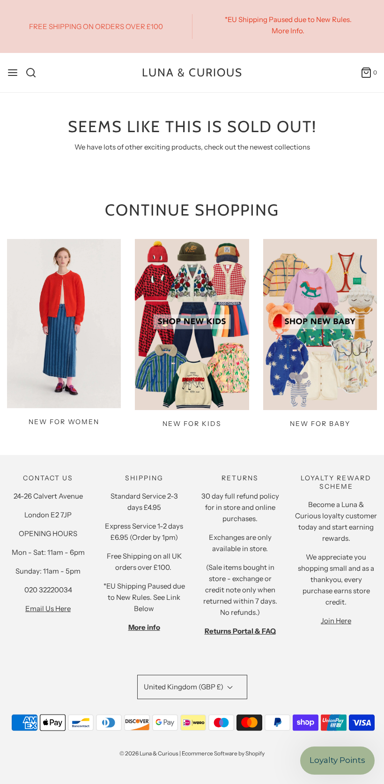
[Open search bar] (34, 72)
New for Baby (320, 423)
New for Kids (192, 423)
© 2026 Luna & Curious (148, 753)
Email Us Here (48, 608)
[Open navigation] (12, 72)
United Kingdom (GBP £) (184, 686)
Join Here (336, 620)
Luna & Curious (192, 72)
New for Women (64, 422)
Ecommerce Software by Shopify (223, 753)
